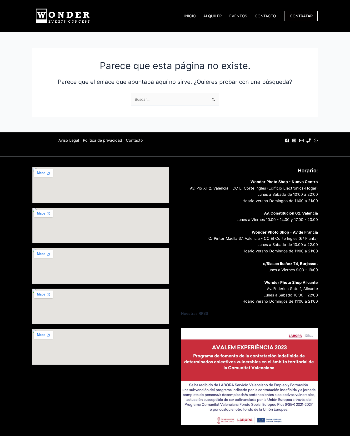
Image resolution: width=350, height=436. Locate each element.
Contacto (134, 140)
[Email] (301, 140)
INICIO (190, 16)
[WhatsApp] (316, 140)
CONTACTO (265, 16)
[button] (301, 16)
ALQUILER (212, 16)
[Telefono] (308, 140)
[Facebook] (287, 140)
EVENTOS (238, 16)
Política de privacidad (102, 140)
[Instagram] (294, 140)
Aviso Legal (68, 140)
